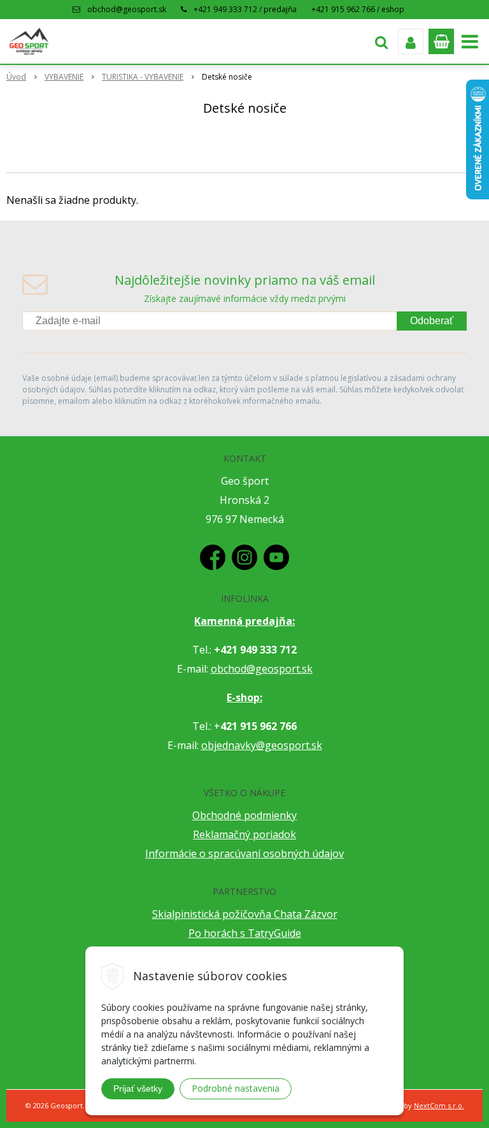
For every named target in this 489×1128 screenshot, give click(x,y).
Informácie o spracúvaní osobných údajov (244, 853)
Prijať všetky (137, 1088)
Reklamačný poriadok (244, 834)
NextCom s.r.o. (439, 1105)
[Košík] (441, 41)
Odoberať (431, 320)
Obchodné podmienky (244, 815)
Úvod (16, 76)
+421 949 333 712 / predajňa (245, 9)
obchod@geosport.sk (126, 9)
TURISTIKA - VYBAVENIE (142, 76)
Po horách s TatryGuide (244, 933)
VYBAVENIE (64, 76)
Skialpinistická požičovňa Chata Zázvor (244, 914)
